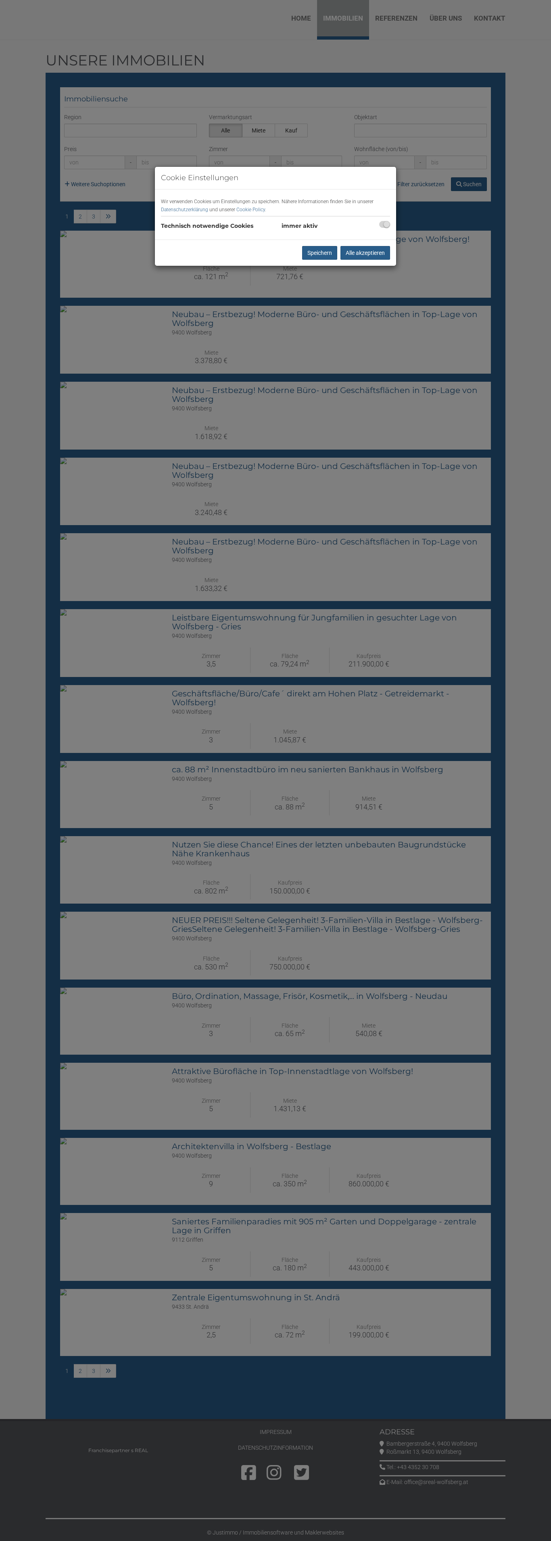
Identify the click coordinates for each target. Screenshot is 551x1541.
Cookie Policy (250, 209)
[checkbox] (384, 224)
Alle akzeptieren (365, 253)
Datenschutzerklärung (184, 209)
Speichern (319, 253)
